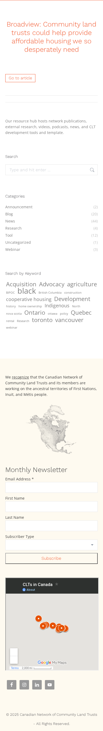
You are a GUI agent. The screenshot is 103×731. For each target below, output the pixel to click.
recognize (20, 377)
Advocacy (51, 284)
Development (72, 299)
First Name (15, 498)
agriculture (82, 284)
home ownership (30, 306)
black (26, 291)
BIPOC (10, 292)
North (76, 306)
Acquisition (21, 284)
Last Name (14, 517)
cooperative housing (29, 299)
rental (10, 321)
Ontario (34, 312)
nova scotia (14, 313)
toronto (42, 320)
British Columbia (50, 292)
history (11, 306)
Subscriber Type (19, 536)
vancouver (69, 320)
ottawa (52, 313)
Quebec (81, 312)
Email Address (19, 478)
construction (73, 292)
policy (64, 313)
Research (23, 321)
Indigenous (57, 305)
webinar (11, 327)
